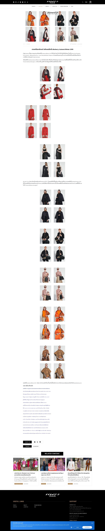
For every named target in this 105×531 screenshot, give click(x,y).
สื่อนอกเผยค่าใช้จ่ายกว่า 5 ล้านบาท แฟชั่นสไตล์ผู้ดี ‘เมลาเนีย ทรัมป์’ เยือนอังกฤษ (37, 430)
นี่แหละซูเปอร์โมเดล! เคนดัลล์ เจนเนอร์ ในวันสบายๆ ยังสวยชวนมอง (34, 394)
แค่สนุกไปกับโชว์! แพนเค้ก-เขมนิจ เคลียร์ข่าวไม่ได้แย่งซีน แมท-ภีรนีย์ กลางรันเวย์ (37, 413)
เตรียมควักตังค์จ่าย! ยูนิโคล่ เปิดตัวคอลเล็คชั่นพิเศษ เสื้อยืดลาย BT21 (34, 402)
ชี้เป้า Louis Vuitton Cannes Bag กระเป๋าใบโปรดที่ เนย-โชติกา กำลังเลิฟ (36, 408)
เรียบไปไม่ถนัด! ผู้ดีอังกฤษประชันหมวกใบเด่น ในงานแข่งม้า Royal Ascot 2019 (37, 391)
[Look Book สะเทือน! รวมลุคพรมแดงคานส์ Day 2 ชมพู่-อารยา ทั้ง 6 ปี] (52, 464)
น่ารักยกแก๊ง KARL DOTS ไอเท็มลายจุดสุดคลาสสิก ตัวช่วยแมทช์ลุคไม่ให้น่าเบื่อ (36, 422)
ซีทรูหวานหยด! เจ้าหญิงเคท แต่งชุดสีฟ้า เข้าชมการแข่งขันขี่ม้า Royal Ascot (36, 396)
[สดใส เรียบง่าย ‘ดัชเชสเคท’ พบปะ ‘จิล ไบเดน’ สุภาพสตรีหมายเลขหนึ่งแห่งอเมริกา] (25, 464)
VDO (72, 6)
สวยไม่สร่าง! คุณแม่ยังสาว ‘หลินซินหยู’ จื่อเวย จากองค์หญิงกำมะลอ (34, 416)
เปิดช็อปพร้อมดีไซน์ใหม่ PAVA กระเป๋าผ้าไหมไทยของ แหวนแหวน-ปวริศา (35, 427)
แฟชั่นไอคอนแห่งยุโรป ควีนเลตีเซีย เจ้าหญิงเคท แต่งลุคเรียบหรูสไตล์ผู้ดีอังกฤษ (36, 405)
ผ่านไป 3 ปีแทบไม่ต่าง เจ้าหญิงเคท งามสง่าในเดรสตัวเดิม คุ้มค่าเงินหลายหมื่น (36, 419)
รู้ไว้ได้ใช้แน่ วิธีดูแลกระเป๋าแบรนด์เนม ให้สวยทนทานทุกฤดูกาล (34, 399)
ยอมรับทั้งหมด (87, 527)
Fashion (40, 6)
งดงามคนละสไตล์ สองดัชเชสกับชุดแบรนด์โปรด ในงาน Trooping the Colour (36, 433)
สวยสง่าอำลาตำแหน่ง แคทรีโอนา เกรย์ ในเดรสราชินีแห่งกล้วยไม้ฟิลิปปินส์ (35, 424)
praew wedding (64, 6)
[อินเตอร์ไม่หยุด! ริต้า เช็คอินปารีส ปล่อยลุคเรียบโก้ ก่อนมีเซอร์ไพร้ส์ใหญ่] (79, 464)
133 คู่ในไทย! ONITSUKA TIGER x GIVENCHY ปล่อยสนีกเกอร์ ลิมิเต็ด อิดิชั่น (36, 410)
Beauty (47, 6)
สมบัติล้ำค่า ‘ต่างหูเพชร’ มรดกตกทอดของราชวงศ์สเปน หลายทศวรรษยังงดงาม (36, 388)
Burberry (36, 446)
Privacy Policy (73, 520)
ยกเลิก (77, 527)
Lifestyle (54, 6)
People (33, 6)
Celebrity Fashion (18, 483)
